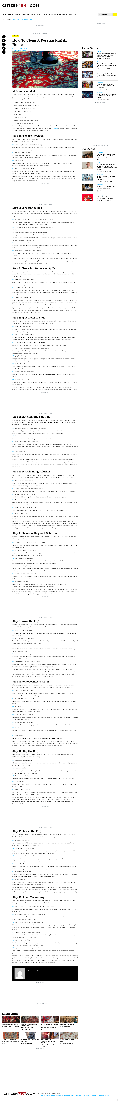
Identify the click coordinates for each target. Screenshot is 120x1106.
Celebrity (47, 14)
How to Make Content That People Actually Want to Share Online (107, 65)
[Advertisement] (40, 30)
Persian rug (55, 128)
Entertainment (56, 14)
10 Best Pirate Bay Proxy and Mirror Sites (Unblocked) (106, 197)
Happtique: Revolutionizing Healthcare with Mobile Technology (106, 178)
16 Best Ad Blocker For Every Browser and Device (106, 187)
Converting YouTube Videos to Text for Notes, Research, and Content (107, 75)
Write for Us (50, 1095)
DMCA (107, 1095)
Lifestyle (39, 14)
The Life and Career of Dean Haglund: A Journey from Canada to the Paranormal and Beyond (107, 167)
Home (5, 14)
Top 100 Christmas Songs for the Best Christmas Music (106, 155)
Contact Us (59, 1095)
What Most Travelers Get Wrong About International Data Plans (106, 85)
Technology (25, 14)
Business (11, 14)
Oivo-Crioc (94, 1095)
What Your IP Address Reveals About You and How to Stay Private (106, 95)
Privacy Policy (69, 1095)
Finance (17, 14)
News (70, 14)
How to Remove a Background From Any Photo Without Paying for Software (106, 55)
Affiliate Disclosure (82, 1095)
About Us (42, 1095)
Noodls (101, 1095)
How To (32, 14)
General (64, 14)
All (75, 14)
